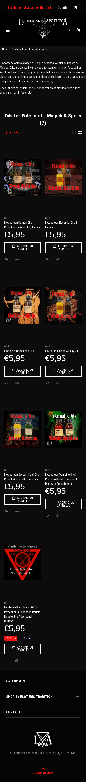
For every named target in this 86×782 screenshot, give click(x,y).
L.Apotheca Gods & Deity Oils (62, 351)
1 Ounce (26, 638)
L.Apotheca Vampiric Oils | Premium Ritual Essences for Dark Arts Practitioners (62, 479)
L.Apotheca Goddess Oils (19, 351)
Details (62, 7)
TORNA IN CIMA (43, 772)
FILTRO (14, 132)
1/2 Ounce (10, 638)
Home (5, 49)
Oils (6, 218)
